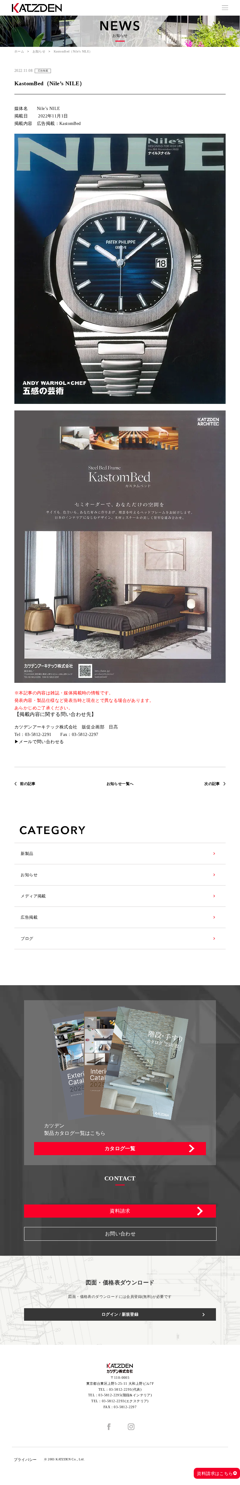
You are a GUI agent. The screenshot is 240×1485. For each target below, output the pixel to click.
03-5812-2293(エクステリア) (125, 1401)
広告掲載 (29, 917)
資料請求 (120, 1211)
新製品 (27, 853)
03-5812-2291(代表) (125, 1389)
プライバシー (25, 1460)
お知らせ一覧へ (120, 784)
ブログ (27, 938)
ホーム (19, 51)
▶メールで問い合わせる (39, 741)
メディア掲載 (33, 896)
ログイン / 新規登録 (120, 1314)
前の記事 (28, 784)
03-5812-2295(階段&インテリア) (125, 1395)
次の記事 (212, 784)
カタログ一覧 (120, 1148)
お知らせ (39, 51)
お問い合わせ (120, 1233)
